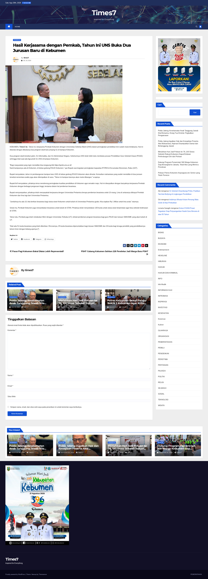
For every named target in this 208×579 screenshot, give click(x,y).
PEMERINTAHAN (165, 342)
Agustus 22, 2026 (166, 452)
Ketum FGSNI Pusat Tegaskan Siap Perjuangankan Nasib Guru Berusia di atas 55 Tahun (178, 211)
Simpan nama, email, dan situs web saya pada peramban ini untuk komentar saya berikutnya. (46, 407)
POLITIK (161, 377)
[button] (196, 27)
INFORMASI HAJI (165, 290)
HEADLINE (162, 255)
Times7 (104, 13)
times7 (26, 58)
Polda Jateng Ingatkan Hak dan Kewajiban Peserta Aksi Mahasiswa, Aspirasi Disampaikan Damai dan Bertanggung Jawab (178, 143)
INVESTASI (162, 307)
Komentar (12, 330)
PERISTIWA (163, 359)
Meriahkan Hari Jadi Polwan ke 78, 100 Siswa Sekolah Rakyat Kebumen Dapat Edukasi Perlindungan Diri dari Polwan (176, 154)
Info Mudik (162, 284)
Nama (10, 375)
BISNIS (161, 232)
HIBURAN (162, 261)
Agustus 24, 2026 (117, 452)
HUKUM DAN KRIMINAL (168, 273)
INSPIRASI (162, 302)
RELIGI (161, 382)
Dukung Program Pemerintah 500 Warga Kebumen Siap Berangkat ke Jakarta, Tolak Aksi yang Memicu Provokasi (178, 164)
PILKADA (162, 371)
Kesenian (162, 319)
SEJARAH (162, 388)
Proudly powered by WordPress (15, 574)
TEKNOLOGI (163, 400)
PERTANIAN (163, 365)
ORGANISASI (163, 336)
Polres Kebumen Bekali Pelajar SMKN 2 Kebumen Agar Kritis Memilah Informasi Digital (127, 303)
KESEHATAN (163, 313)
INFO (160, 279)
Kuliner (161, 325)
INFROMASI (163, 296)
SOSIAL (161, 394)
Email (10, 386)
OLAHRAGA (163, 330)
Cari (160, 105)
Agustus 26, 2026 (68, 452)
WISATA (161, 405)
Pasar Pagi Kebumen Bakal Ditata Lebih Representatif (38, 251)
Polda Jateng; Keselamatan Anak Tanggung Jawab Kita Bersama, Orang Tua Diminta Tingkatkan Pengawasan (178, 133)
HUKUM (161, 267)
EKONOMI (162, 244)
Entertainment (163, 250)
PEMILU (161, 348)
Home (17, 27)
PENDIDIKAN (17, 40)
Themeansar (43, 574)
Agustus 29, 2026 (18, 452)
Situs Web (11, 396)
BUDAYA (161, 238)
